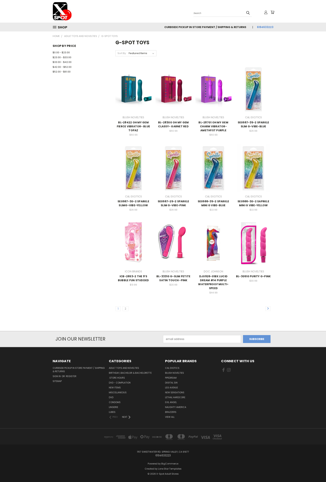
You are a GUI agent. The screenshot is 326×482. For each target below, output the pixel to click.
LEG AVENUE (171, 387)
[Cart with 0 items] (272, 12)
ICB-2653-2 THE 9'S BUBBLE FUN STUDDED (133, 278)
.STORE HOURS (117, 377)
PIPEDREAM (171, 377)
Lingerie (113, 407)
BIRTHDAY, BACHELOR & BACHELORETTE (130, 372)
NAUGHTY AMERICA (175, 407)
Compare (132, 88)
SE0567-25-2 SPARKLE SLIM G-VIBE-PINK (173, 203)
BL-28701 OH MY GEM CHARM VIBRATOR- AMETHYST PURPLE (213, 126)
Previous (316, 470)
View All (170, 417)
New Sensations (174, 392)
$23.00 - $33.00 (62, 57)
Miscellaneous (118, 392)
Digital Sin (171, 382)
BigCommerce (169, 463)
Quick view (133, 81)
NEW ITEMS (115, 387)
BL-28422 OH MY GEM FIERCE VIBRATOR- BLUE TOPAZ (133, 126)
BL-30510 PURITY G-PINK (253, 276)
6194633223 (265, 27)
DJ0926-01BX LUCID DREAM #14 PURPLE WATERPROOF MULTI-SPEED (213, 282)
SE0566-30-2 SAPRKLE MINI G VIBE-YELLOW (253, 203)
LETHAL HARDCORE (175, 397)
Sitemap (57, 381)
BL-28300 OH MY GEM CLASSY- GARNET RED (173, 124)
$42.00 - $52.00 (62, 67)
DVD (111, 397)
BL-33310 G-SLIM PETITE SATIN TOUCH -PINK (173, 278)
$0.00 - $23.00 (61, 52)
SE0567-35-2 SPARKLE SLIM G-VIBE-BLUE (253, 124)
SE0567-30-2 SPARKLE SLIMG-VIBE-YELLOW (133, 203)
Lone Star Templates (169, 468)
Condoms (115, 402)
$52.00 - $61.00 (62, 71)
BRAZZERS (170, 412)
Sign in (57, 376)
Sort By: (122, 53)
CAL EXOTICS (172, 368)
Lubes (112, 412)
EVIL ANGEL (171, 402)
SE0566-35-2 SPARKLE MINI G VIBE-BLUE (213, 203)
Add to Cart (133, 95)
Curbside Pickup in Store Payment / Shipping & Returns (205, 27)
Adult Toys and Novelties (124, 368)
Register (71, 376)
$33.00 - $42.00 (62, 62)
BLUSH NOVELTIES (174, 372)
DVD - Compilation (120, 382)
